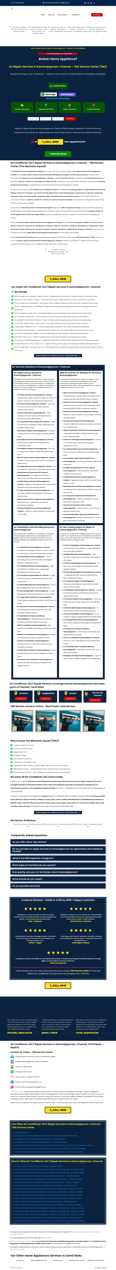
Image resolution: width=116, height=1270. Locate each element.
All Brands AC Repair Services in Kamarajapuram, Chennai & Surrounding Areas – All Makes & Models (49, 1169)
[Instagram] (94, 3)
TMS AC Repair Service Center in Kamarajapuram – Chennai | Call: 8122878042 (58, 48)
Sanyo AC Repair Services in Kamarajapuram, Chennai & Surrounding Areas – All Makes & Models (48, 1218)
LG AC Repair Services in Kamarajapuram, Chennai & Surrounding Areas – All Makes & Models (47, 1176)
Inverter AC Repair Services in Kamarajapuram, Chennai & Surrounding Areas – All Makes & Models (49, 1152)
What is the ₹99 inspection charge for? (33, 858)
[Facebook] (85, 3)
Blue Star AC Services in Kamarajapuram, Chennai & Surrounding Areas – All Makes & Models (47, 1182)
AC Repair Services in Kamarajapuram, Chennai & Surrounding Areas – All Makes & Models (46, 1136)
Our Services (62, 15)
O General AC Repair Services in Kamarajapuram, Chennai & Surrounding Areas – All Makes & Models (49, 1211)
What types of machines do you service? (34, 865)
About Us (51, 15)
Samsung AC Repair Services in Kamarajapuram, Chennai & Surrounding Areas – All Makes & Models (49, 1173)
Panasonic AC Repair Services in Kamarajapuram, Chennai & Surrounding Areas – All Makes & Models (50, 1214)
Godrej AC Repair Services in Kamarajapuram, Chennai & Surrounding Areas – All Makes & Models (48, 1189)
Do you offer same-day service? (29, 841)
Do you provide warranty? (26, 885)
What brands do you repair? (27, 879)
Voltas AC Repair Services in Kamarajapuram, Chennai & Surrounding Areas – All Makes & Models (48, 1179)
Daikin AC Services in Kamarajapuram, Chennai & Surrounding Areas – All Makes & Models (46, 1185)
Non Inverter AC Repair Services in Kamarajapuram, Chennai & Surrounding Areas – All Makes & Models (50, 1149)
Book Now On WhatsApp (58, 98)
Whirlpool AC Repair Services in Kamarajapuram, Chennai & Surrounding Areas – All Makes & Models (49, 1208)
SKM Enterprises (47, 1238)
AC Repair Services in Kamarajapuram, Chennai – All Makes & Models (39, 1166)
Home (43, 15)
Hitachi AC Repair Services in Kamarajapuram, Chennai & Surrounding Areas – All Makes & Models (48, 1195)
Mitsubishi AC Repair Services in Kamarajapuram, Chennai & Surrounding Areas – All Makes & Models (49, 1221)
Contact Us (76, 15)
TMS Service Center (17, 1092)
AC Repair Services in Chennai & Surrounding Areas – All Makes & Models (40, 1139)
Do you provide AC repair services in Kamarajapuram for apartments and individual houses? (57, 850)
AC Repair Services (21, 1132)
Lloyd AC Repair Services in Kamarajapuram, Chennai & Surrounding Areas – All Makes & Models (48, 1205)
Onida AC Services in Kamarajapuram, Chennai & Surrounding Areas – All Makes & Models (46, 1202)
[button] (58, 841)
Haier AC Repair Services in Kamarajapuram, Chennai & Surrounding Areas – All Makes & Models (48, 1198)
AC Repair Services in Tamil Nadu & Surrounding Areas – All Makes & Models (41, 1142)
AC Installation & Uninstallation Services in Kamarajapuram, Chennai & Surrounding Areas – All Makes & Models (53, 1145)
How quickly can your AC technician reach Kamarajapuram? (45, 872)
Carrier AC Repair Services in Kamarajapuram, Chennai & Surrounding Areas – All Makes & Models (48, 1192)
